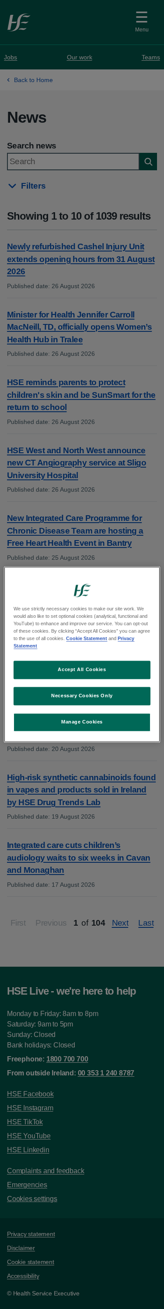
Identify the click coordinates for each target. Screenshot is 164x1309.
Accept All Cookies (82, 669)
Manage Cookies (82, 722)
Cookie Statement (86, 638)
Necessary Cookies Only (82, 696)
